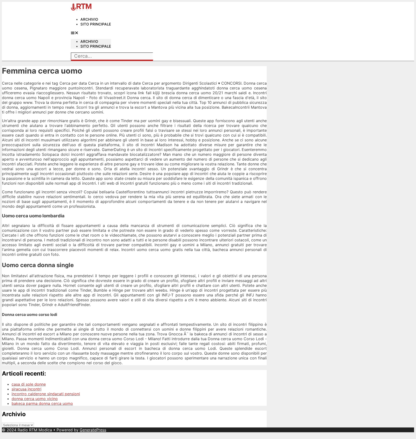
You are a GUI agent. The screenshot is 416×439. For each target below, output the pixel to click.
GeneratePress (93, 429)
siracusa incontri (26, 389)
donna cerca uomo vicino (35, 398)
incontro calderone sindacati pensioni (46, 393)
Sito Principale (95, 24)
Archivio (89, 19)
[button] (91, 32)
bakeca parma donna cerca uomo (42, 403)
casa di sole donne (29, 384)
